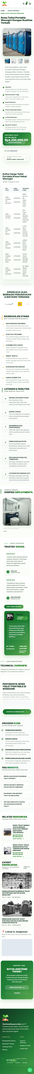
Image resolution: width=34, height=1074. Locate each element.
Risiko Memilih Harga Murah (11, 1056)
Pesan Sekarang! (15, 142)
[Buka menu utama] (30, 3)
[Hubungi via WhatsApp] (29, 1070)
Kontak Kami (24, 1048)
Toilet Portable (13, 10)
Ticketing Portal (7, 1046)
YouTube (24, 1062)
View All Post (27, 867)
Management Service (8, 1040)
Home (3, 10)
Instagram (10, 1062)
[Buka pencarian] (23, 3)
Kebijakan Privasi (25, 1045)
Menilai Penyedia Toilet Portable (12, 1053)
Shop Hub (8, 2)
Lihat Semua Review (13, 606)
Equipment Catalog (8, 1043)
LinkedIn (17, 1062)
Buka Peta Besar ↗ (25, 953)
